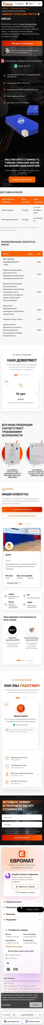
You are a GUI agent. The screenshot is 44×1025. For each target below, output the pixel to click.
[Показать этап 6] (27, 697)
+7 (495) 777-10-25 (12, 937)
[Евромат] (8, 3)
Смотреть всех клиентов (22, 509)
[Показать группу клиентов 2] (21, 660)
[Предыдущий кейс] (15, 524)
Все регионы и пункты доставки (21, 951)
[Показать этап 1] (17, 697)
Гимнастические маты (18, 8)
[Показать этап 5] (25, 697)
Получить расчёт (22, 838)
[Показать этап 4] (24, 697)
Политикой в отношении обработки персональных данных (22, 832)
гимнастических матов (28, 24)
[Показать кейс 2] (23, 523)
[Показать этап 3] (22, 697)
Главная (5, 8)
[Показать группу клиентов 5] (26, 660)
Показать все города (13, 946)
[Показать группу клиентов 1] (18, 660)
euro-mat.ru (13, 958)
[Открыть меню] (39, 4)
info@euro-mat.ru (15, 955)
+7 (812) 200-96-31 (30, 937)
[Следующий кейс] (29, 524)
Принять (36, 1005)
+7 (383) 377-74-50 (12, 943)
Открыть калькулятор (22, 180)
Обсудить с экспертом (22, 43)
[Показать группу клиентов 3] (23, 660)
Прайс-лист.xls (24, 66)
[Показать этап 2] (20, 697)
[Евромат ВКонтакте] (7, 963)
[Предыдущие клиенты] (13, 660)
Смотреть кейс (12, 583)
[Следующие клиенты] (30, 660)
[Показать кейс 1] (20, 523)
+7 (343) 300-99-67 (30, 943)
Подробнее (6, 1005)
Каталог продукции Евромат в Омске (22, 516)
